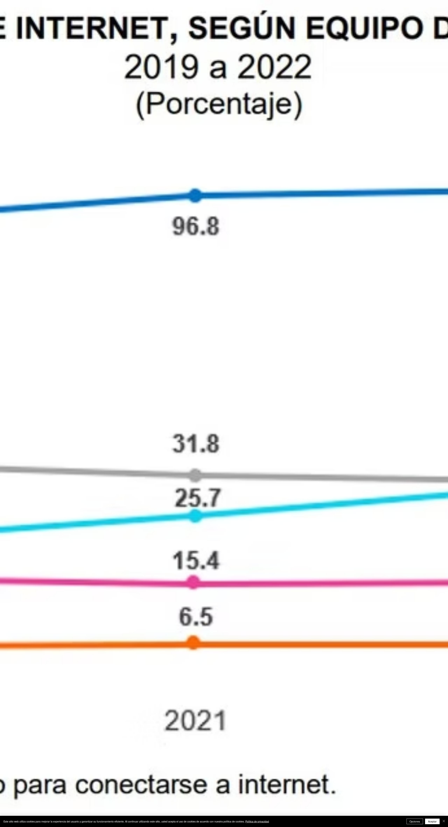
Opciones (415, 821)
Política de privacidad (257, 821)
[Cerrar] (444, 821)
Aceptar (432, 821)
